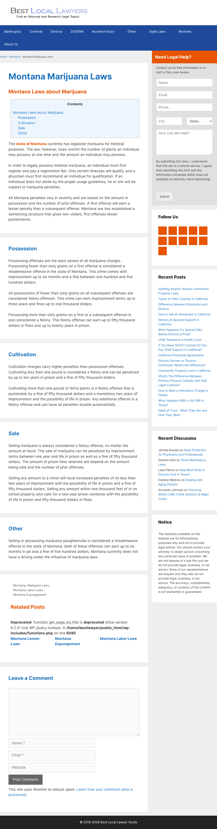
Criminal (36, 31)
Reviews (185, 31)
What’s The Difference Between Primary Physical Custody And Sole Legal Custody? (182, 380)
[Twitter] (162, 230)
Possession (27, 117)
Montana (15, 56)
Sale (21, 128)
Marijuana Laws (38, 585)
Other (132, 31)
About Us (11, 44)
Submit (164, 196)
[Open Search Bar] (210, 44)
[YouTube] (193, 230)
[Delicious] (203, 241)
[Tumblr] (162, 251)
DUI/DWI (77, 31)
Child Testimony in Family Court (180, 339)
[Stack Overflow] (172, 241)
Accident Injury (103, 31)
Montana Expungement (29, 594)
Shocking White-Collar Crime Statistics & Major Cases (183, 494)
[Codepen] (162, 241)
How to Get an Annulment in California (184, 314)
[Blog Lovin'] (203, 230)
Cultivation (26, 123)
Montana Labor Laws (28, 590)
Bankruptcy (12, 31)
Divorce (56, 31)
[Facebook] (172, 230)
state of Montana (31, 144)
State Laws (157, 31)
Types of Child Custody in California (183, 299)
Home (3, 56)
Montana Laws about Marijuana (38, 112)
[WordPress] (183, 230)
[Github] (193, 241)
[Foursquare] (183, 241)
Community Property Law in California (184, 370)
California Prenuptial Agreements (181, 355)
